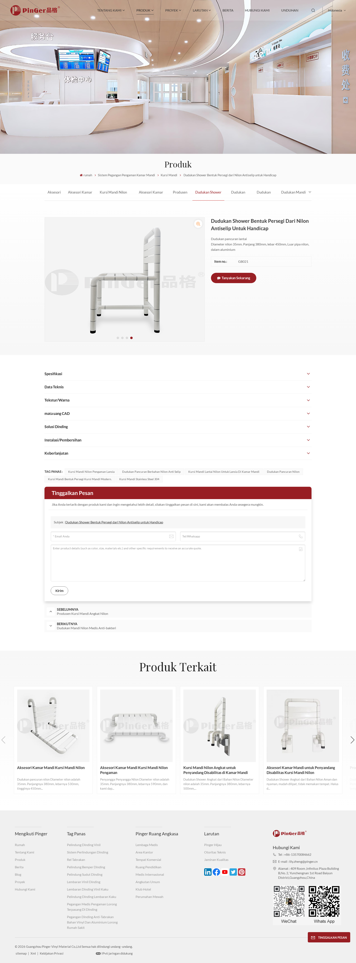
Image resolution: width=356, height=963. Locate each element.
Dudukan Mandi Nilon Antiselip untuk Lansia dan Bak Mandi (293, 195)
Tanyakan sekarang (236, 278)
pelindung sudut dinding (84, 874)
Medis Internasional (150, 874)
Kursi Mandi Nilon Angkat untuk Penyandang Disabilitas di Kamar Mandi (113, 195)
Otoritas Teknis (215, 852)
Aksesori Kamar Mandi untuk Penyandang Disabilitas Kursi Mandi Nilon (151, 195)
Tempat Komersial (148, 859)
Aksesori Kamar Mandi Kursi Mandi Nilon (54, 195)
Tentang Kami (109, 10)
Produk (20, 859)
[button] (118, 338)
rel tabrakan (76, 859)
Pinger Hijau (213, 845)
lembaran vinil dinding (83, 882)
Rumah (20, 845)
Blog (18, 874)
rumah (87, 175)
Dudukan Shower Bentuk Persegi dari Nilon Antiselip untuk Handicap (208, 195)
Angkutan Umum (148, 882)
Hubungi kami (257, 10)
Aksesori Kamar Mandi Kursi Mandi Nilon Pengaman (80, 195)
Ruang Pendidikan (148, 867)
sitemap (21, 953)
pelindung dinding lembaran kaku (91, 897)
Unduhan (289, 10)
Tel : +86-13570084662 (294, 854)
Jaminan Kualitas (216, 859)
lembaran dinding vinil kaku (87, 889)
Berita (227, 10)
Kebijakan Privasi (51, 953)
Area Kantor (144, 852)
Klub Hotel (143, 889)
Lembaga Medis (147, 845)
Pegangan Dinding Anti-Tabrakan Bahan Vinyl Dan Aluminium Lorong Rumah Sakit (92, 922)
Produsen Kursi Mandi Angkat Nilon (180, 195)
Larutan (200, 10)
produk (143, 10)
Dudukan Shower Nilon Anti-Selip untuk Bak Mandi (264, 195)
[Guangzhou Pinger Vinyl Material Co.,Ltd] (35, 14)
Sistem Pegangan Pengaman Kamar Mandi (126, 175)
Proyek (171, 10)
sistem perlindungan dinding (87, 852)
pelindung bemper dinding (86, 867)
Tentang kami (24, 852)
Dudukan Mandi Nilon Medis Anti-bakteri (238, 195)
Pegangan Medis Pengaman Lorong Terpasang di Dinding (92, 906)
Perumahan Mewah (149, 897)
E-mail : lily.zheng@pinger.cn (298, 861)
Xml (33, 953)
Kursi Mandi (169, 175)
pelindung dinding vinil (84, 845)
